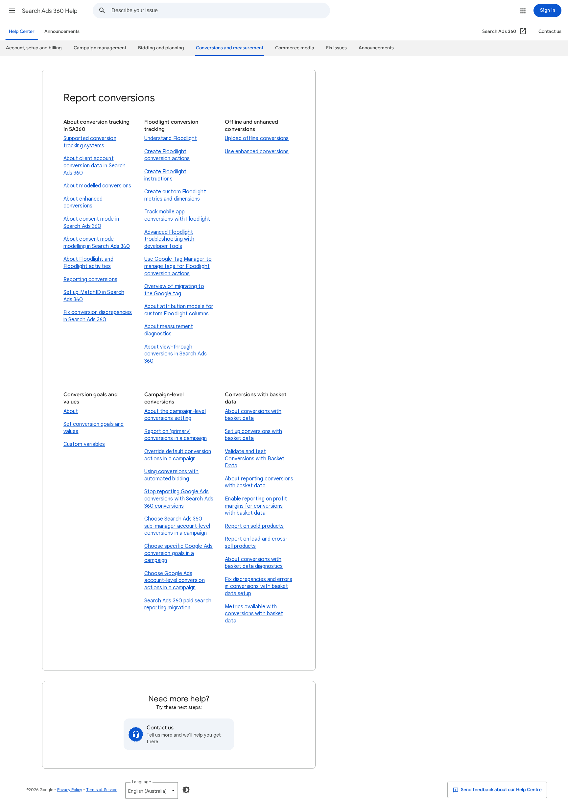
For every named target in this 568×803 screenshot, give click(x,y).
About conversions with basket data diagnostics (254, 563)
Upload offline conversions (257, 138)
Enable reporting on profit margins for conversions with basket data (256, 506)
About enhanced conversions (83, 202)
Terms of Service (101, 789)
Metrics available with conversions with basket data (254, 613)
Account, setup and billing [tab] (34, 48)
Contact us (549, 31)
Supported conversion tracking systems (89, 142)
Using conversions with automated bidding (171, 475)
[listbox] (151, 790)
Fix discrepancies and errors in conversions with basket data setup (258, 586)
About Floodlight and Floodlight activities (88, 263)
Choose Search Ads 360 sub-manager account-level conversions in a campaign (177, 526)
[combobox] (220, 10)
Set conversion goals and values (93, 428)
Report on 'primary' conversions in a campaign (175, 435)
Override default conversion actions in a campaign (177, 455)
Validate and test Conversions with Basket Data (254, 458)
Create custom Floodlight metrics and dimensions (175, 195)
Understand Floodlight (170, 138)
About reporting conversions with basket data (259, 482)
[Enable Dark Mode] (186, 790)
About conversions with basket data (253, 415)
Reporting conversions (90, 279)
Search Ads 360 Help (50, 10)
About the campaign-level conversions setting (175, 415)
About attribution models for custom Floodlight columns (178, 310)
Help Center (22, 31)
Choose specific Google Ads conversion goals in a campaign (178, 553)
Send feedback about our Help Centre (501, 789)
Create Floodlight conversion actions (167, 155)
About (70, 411)
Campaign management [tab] (100, 48)
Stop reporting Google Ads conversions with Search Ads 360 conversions (178, 498)
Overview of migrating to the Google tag (174, 290)
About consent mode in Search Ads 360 (91, 223)
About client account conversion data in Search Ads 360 (94, 165)
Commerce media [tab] (294, 48)
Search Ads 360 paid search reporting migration (177, 604)
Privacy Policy (69, 789)
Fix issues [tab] (336, 48)
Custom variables (84, 444)
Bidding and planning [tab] (161, 48)
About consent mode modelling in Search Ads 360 (96, 243)
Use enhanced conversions (257, 151)
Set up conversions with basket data (253, 435)
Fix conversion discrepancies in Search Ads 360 (97, 316)
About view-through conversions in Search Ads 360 (175, 354)
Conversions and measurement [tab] (229, 48)
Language (141, 781)
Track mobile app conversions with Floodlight (177, 215)
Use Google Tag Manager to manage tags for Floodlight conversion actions (178, 266)
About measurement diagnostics (168, 330)
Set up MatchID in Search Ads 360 (93, 296)
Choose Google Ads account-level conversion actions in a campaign (174, 580)
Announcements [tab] (376, 48)
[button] (12, 10)
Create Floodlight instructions (165, 175)
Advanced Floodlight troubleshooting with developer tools (169, 239)
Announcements (62, 31)
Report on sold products (254, 526)
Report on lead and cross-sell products (256, 542)
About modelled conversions (97, 186)
